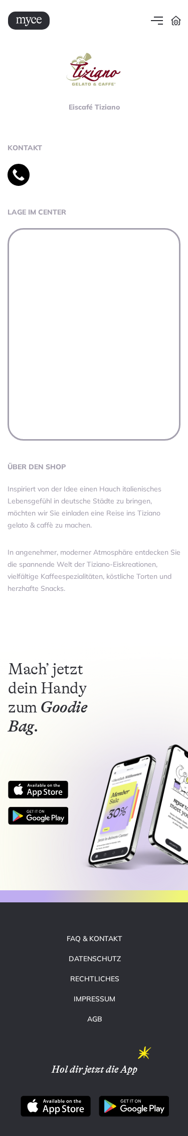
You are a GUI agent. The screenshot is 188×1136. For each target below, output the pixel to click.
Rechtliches (94, 978)
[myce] (29, 21)
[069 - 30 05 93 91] (19, 175)
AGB (94, 1018)
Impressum (94, 998)
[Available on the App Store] (38, 790)
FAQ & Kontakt (94, 938)
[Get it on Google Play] (42, 816)
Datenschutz (95, 958)
